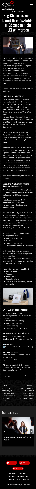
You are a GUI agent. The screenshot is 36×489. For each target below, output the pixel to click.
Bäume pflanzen (23, 486)
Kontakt (26, 480)
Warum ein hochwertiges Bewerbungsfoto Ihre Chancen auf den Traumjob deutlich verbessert (9, 393)
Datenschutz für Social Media (18, 477)
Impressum (10, 480)
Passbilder (11, 192)
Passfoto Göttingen (18, 11)
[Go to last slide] (4, 431)
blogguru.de (15, 486)
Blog (19, 480)
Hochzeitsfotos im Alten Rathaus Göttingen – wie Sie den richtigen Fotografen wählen (27, 391)
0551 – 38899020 (11, 360)
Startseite (12, 474)
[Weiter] (31, 431)
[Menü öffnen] (31, 5)
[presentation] (18, 425)
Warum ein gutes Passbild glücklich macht (17, 438)
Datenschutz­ (23, 474)
